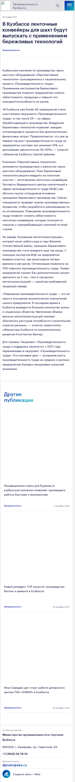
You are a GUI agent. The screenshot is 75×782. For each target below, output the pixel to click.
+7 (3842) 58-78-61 (15, 753)
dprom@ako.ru (14, 765)
